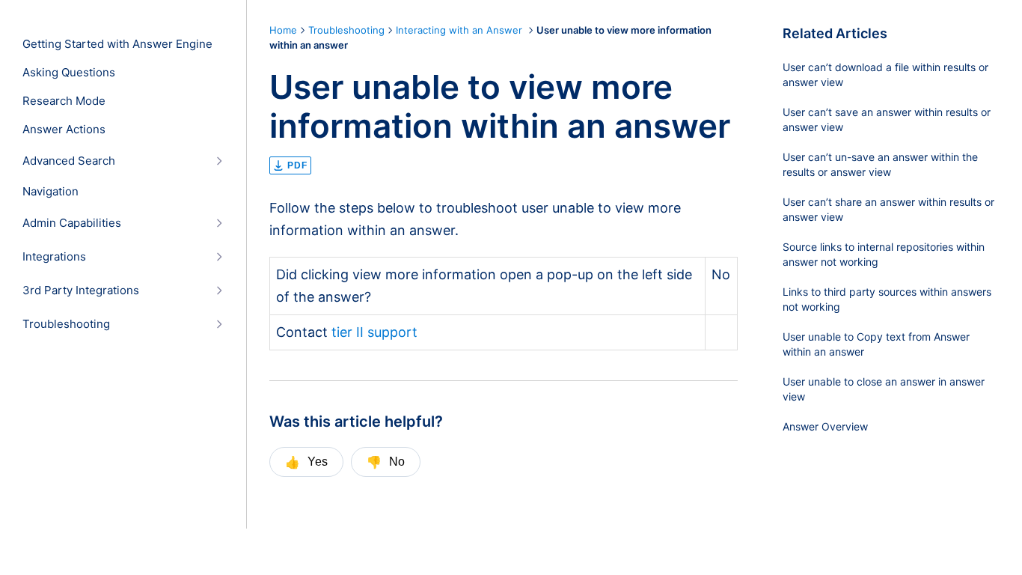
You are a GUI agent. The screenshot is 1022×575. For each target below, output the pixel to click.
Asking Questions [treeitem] (68, 72)
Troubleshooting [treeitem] (66, 324)
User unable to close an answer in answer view (884, 389)
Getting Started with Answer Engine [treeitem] (117, 44)
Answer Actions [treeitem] (63, 129)
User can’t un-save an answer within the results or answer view (880, 164)
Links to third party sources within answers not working (887, 299)
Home (283, 30)
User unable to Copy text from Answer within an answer (876, 344)
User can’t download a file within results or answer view (885, 74)
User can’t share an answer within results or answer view (888, 209)
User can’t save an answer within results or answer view (887, 119)
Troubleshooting (346, 30)
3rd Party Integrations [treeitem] (80, 290)
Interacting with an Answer (460, 30)
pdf (297, 165)
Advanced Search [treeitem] (68, 161)
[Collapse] (218, 160)
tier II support (374, 332)
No (386, 462)
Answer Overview (825, 426)
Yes (306, 462)
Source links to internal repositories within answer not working (884, 254)
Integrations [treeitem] (54, 257)
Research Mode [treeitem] (63, 101)
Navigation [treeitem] (50, 191)
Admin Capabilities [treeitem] (71, 223)
